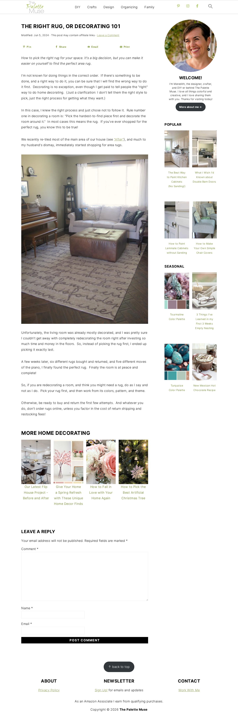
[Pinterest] (178, 6)
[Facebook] (197, 6)
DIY (77, 7)
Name (27, 608)
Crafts (92, 7)
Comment (30, 549)
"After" (119, 139)
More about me (189, 106)
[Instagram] (188, 6)
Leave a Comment (108, 35)
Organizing (129, 7)
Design (108, 7)
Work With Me (189, 690)
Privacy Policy (49, 690)
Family (149, 7)
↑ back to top (119, 667)
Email (26, 624)
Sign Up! (101, 690)
